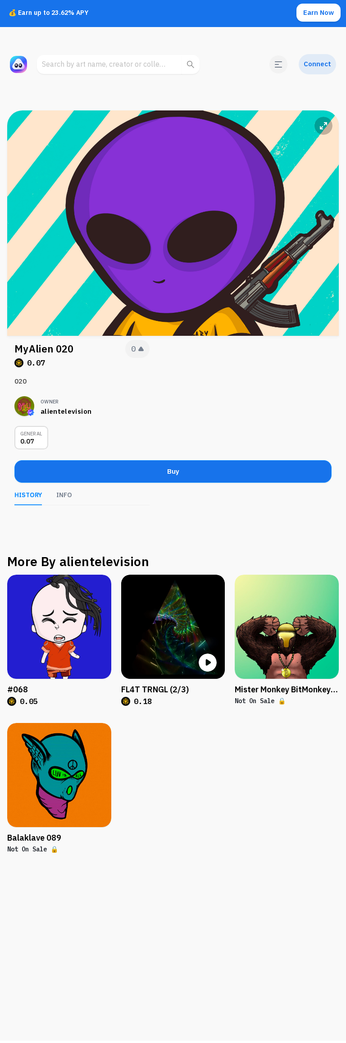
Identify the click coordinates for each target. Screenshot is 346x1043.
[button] (278, 64)
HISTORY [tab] (28, 495)
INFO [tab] (64, 495)
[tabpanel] (82, 519)
